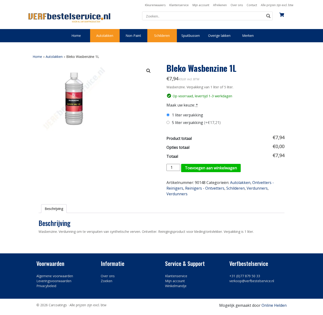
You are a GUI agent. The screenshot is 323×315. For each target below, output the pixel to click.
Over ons (237, 5)
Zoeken (106, 281)
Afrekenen (220, 5)
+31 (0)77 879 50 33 (244, 276)
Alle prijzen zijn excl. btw (277, 5)
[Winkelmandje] (281, 13)
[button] (148, 71)
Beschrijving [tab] (54, 208)
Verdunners (257, 188)
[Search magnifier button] (268, 16)
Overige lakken (219, 35)
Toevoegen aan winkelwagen (211, 167)
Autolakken (104, 35)
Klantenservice (179, 5)
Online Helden (274, 305)
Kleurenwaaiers (155, 5)
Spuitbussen (190, 35)
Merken (248, 35)
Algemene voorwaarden (54, 276)
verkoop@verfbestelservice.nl (251, 281)
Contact (252, 5)
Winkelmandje (176, 286)
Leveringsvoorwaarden (53, 281)
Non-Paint (133, 35)
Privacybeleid (46, 286)
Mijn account (200, 5)
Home (76, 35)
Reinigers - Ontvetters (204, 188)
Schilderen (162, 35)
